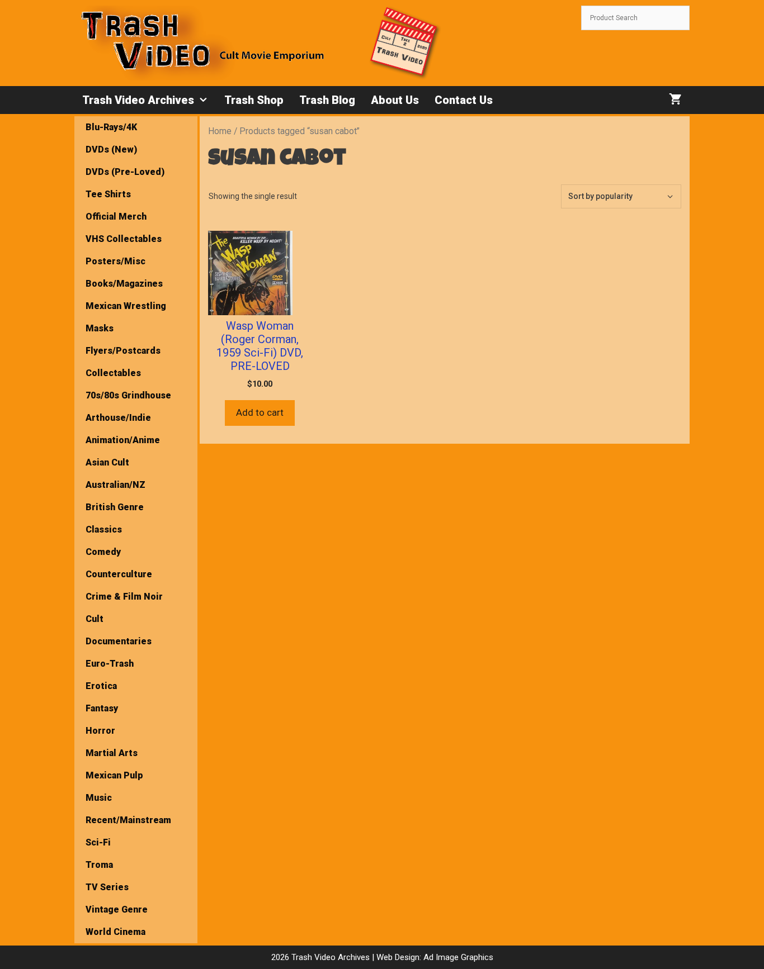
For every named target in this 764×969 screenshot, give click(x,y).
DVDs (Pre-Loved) (125, 172)
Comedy (103, 552)
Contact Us (464, 100)
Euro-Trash (110, 663)
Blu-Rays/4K (111, 127)
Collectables (113, 373)
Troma (99, 864)
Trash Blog (327, 100)
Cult (94, 619)
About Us (395, 100)
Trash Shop (254, 100)
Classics (104, 529)
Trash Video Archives (138, 100)
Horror (100, 730)
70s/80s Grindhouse (128, 395)
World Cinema (115, 932)
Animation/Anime (123, 440)
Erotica (101, 686)
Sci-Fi (98, 842)
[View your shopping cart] (675, 100)
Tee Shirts (108, 194)
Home (220, 131)
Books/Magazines (124, 283)
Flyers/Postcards (123, 350)
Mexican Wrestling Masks (126, 317)
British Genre (115, 507)
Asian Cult (107, 462)
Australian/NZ (115, 484)
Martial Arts (112, 753)
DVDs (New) (111, 149)
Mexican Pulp (114, 775)
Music (99, 797)
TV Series (107, 887)
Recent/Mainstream (128, 820)
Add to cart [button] (260, 412)
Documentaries (119, 641)
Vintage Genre (117, 909)
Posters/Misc (115, 261)
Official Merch (116, 216)
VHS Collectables (124, 239)
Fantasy (102, 708)
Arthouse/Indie (118, 417)
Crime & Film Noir (124, 596)
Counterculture (119, 574)
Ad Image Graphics (457, 957)
